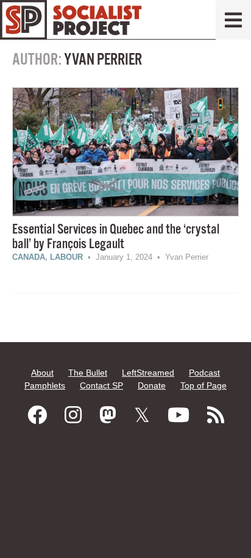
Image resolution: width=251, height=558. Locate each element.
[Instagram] (73, 415)
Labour (66, 257)
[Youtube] (178, 415)
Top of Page (203, 385)
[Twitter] (142, 415)
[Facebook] (37, 415)
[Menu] (233, 20)
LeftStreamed (148, 372)
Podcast (204, 372)
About (42, 372)
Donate (152, 385)
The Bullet (87, 372)
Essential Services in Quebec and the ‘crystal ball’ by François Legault (115, 237)
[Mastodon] (107, 415)
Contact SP (101, 385)
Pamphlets (44, 385)
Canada (28, 257)
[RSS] (215, 415)
